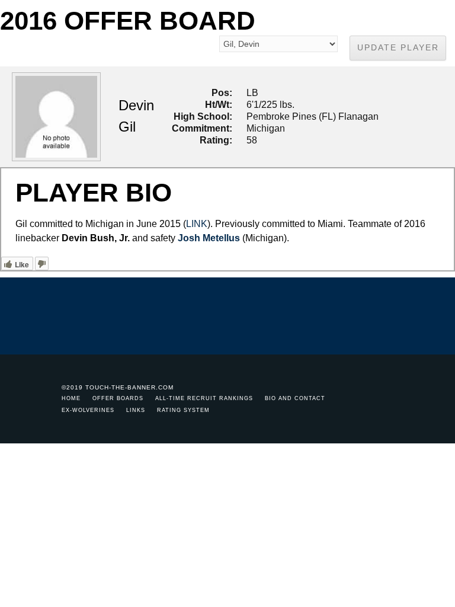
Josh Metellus (209, 238)
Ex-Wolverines (88, 410)
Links (135, 410)
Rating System (183, 410)
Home (71, 398)
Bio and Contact (295, 398)
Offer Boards (117, 398)
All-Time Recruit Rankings (204, 398)
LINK (196, 224)
